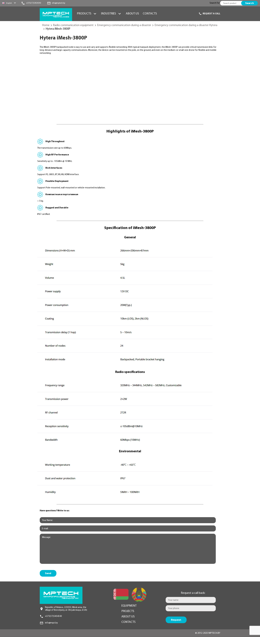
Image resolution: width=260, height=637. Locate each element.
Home (46, 25)
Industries (108, 13)
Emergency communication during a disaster (124, 25)
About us (132, 13)
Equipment (129, 605)
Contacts (150, 13)
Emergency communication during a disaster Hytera (186, 25)
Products (84, 13)
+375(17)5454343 (53, 616)
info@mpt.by (51, 623)
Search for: (215, 3)
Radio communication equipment (73, 25)
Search (249, 3)
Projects (127, 611)
